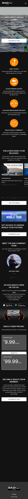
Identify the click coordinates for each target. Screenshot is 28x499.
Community (14, 497)
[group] (12, 169)
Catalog (14, 494)
